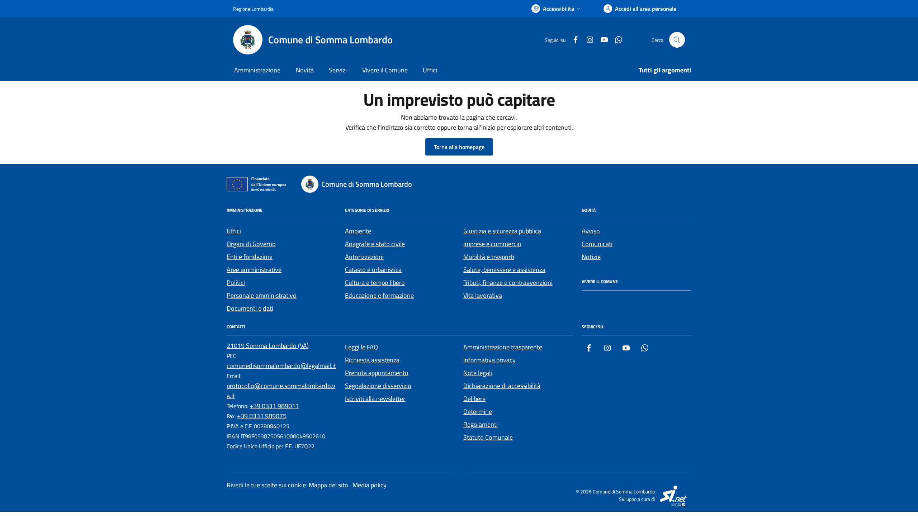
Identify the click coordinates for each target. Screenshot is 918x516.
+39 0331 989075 (262, 416)
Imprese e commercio (492, 244)
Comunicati (597, 244)
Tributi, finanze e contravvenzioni (508, 282)
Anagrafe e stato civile (375, 244)
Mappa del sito (328, 485)
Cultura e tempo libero (375, 282)
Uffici (430, 70)
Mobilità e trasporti (488, 257)
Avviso (591, 231)
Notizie (591, 257)
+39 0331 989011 (274, 406)
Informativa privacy (489, 360)
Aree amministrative (254, 269)
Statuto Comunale (488, 437)
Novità (305, 70)
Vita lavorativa (482, 295)
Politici (236, 282)
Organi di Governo (251, 244)
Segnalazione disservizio (378, 386)
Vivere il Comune (385, 70)
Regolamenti (480, 424)
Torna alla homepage (459, 147)
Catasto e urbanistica (373, 269)
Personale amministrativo (262, 295)
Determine (477, 411)
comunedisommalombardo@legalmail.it (281, 366)
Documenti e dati (250, 308)
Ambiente (358, 231)
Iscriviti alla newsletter (375, 398)
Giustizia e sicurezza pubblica (502, 231)
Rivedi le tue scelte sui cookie (266, 485)
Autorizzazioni (364, 257)
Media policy (369, 485)
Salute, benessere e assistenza (504, 269)
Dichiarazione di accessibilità (501, 386)
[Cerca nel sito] (677, 40)
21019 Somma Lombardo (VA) (268, 345)
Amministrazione (257, 70)
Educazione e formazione (379, 295)
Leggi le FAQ (361, 347)
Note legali (477, 373)
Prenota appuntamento (376, 373)
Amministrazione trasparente (502, 347)
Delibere (474, 398)
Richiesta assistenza (372, 360)
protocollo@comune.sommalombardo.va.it (281, 391)
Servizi (338, 70)
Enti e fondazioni (250, 257)
